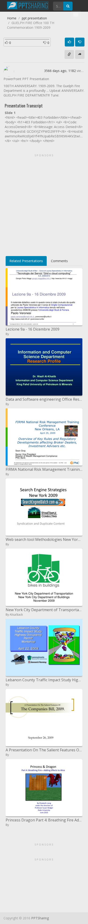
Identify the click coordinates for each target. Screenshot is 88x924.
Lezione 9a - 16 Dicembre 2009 (32, 329)
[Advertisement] (44, 203)
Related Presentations (26, 261)
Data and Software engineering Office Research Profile (44, 399)
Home (11, 18)
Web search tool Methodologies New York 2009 (44, 539)
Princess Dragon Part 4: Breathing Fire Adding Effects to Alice (44, 820)
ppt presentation (34, 18)
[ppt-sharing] (27, 5)
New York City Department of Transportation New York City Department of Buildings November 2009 (44, 609)
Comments (59, 261)
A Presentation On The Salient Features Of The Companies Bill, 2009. (44, 750)
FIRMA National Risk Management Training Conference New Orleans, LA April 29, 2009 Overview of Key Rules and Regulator (44, 469)
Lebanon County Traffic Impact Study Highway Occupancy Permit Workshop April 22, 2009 (44, 679)
